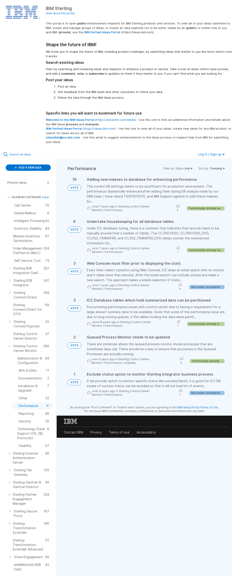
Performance (113, 210)
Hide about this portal (60, 13)
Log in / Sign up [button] (210, 154)
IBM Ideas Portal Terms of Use (198, 407)
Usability (130, 362)
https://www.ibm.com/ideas (115, 119)
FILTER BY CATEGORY (26, 197)
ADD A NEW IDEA (29, 167)
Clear (45, 197)
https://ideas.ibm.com (99, 128)
